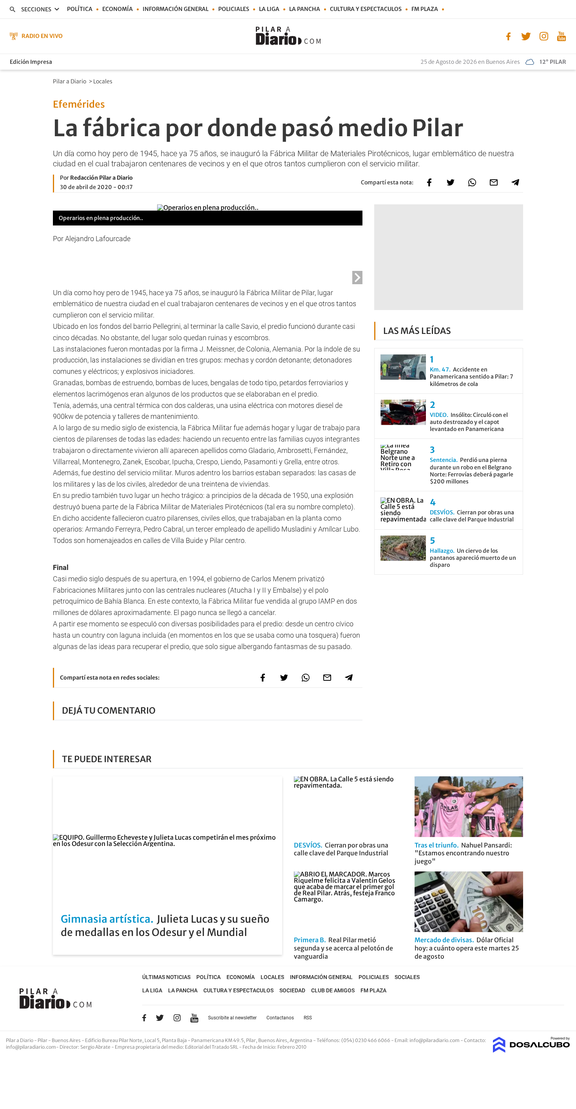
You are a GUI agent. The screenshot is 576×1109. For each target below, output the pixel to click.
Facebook (144, 1017)
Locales (103, 81)
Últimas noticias (166, 977)
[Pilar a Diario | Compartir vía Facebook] (429, 182)
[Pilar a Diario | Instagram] (544, 36)
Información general (175, 9)
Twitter (160, 1018)
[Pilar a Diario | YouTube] (561, 36)
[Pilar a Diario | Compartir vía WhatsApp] (472, 182)
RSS (308, 1018)
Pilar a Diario (70, 81)
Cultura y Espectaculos (366, 9)
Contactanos (280, 1018)
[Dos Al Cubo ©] (531, 1050)
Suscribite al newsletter (232, 1018)
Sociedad (292, 990)
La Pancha (304, 9)
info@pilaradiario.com (31, 1047)
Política (79, 9)
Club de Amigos (333, 990)
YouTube (194, 1018)
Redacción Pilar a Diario (101, 177)
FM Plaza (424, 9)
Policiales (233, 9)
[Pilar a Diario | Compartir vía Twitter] (450, 182)
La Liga (269, 9)
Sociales (407, 977)
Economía (117, 9)
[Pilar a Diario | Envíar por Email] (494, 182)
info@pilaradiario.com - (436, 1040)
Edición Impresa (31, 61)
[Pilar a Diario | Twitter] (526, 36)
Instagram (177, 1017)
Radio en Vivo (42, 36)
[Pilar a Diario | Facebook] (508, 36)
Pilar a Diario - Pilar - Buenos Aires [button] (44, 1040)
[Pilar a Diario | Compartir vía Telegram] (515, 182)
